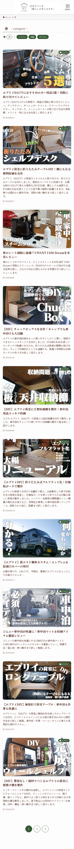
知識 (32, 36)
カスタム (43, 36)
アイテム (22, 36)
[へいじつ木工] (37, 7)
